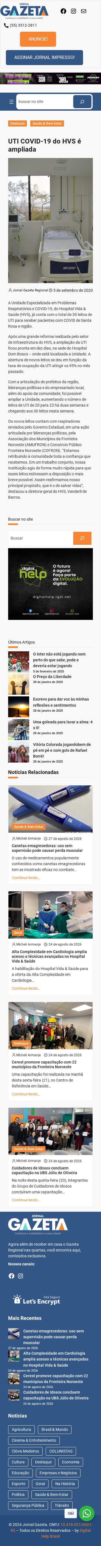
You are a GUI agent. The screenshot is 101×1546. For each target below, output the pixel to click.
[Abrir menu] (11, 101)
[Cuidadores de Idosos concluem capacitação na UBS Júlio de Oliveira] (13, 1395)
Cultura (18, 1462)
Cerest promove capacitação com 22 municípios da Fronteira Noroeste (44, 1064)
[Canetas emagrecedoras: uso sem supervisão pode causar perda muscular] (13, 1334)
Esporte (18, 1483)
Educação (20, 1473)
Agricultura (21, 1429)
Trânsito (62, 1505)
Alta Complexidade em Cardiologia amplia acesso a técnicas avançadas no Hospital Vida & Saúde (49, 956)
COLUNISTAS (60, 1451)
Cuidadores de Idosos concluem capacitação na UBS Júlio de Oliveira (44, 1170)
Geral (18, 933)
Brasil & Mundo (55, 1429)
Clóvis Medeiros (25, 1451)
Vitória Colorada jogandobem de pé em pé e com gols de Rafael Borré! (62, 750)
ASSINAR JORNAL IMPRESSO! (44, 57)
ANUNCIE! (38, 39)
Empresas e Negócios (58, 1473)
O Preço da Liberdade (52, 676)
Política (18, 1494)
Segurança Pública (28, 1505)
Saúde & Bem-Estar (47, 123)
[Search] (82, 101)
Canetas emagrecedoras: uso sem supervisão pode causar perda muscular (47, 848)
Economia (70, 1462)
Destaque (17, 123)
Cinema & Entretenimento (34, 1440)
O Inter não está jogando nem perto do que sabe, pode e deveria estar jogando (59, 660)
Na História (65, 1483)
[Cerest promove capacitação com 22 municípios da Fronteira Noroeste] (13, 1379)
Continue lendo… (26, 877)
